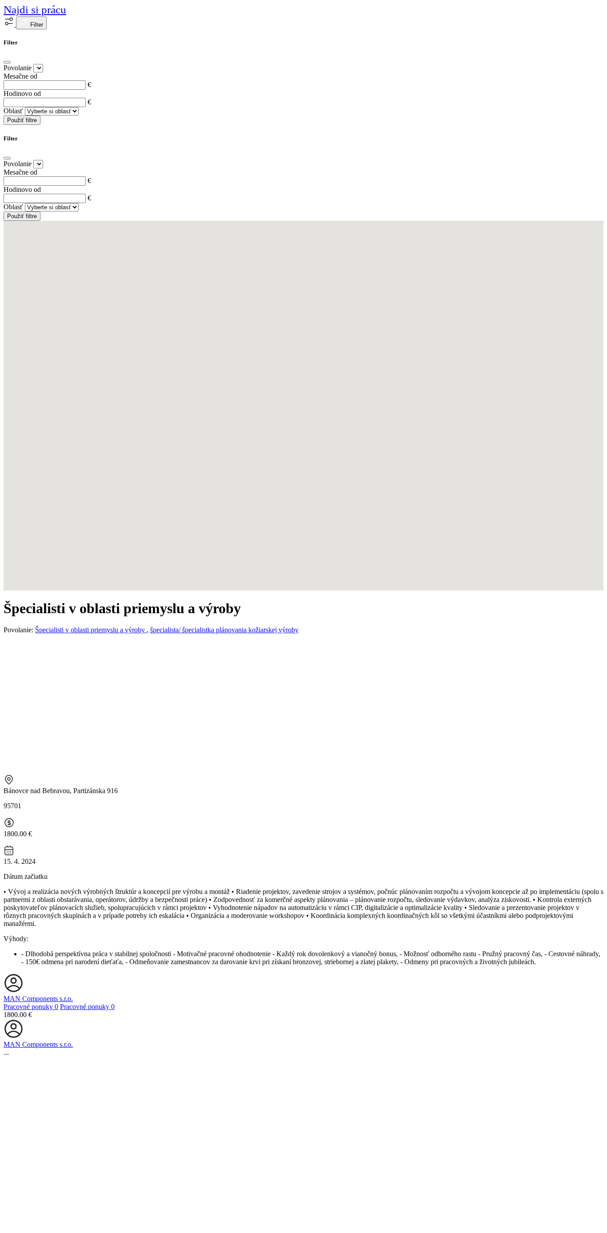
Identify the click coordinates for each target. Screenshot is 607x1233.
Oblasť (13, 111)
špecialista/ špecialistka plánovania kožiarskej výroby (224, 630)
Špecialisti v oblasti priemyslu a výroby (91, 630)
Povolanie (18, 68)
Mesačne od (20, 76)
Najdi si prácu (35, 10)
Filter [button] (35, 24)
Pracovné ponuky (31, 1006)
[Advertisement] (303, 703)
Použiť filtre (22, 120)
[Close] (7, 62)
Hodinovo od (22, 93)
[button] (10, 24)
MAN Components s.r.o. (38, 998)
